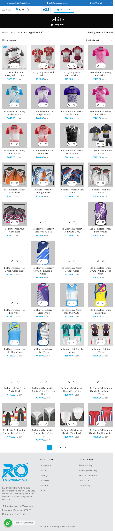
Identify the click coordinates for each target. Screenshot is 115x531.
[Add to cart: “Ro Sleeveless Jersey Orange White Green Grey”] (98, 261)
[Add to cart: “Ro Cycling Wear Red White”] (40, 65)
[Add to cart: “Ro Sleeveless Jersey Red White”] (12, 303)
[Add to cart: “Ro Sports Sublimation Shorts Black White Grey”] (40, 423)
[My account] (28, 10)
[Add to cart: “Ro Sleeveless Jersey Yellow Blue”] (98, 303)
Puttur (43, 470)
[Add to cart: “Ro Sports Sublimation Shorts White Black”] (69, 423)
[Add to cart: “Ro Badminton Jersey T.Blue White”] (12, 104)
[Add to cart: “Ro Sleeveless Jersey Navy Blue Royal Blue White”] (40, 261)
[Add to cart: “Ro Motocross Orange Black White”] (12, 183)
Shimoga (44, 475)
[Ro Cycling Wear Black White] (100, 135)
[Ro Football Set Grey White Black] (14, 373)
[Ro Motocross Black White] (100, 175)
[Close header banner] (111, 3)
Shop (13, 32)
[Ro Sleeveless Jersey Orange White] (72, 253)
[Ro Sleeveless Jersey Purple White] (100, 214)
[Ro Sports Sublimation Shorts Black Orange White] (100, 373)
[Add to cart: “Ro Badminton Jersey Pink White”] (98, 65)
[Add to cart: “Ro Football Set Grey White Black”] (12, 381)
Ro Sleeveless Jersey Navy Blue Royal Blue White (43, 271)
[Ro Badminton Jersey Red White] (14, 135)
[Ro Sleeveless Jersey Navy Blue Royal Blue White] (43, 253)
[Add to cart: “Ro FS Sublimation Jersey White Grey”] (12, 65)
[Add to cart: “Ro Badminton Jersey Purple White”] (40, 104)
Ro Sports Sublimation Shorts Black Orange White (100, 391)
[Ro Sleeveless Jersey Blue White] (43, 334)
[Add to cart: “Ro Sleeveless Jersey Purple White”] (98, 222)
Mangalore (45, 465)
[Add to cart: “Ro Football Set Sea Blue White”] (69, 342)
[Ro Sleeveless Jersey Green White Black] (14, 253)
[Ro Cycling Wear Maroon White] (72, 57)
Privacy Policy (85, 465)
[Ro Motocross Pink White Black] (14, 214)
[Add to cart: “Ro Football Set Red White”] (98, 342)
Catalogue (65, 10)
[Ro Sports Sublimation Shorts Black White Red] (14, 415)
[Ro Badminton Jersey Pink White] (100, 57)
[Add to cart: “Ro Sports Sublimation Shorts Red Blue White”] (98, 423)
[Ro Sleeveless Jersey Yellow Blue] (100, 295)
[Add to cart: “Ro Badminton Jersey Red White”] (12, 144)
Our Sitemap (84, 485)
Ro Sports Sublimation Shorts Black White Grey (43, 433)
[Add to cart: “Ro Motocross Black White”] (98, 183)
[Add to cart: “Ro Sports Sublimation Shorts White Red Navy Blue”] (40, 381)
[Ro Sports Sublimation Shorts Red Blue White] (100, 415)
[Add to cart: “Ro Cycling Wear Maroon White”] (69, 65)
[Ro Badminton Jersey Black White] (72, 135)
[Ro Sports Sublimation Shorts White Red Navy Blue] (43, 373)
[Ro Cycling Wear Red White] (43, 57)
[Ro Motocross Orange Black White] (14, 175)
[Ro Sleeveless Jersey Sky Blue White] (72, 295)
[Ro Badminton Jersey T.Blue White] (14, 96)
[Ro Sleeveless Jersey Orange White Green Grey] (100, 253)
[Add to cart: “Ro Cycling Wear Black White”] (98, 144)
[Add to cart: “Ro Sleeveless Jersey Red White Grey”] (69, 222)
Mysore (44, 485)
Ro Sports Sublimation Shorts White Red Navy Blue (43, 391)
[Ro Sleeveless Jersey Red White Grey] (72, 214)
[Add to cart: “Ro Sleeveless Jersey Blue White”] (40, 342)
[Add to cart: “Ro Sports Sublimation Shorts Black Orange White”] (98, 381)
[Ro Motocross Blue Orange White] (43, 175)
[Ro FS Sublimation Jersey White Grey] (14, 57)
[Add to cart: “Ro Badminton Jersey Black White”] (69, 144)
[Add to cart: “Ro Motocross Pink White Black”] (12, 222)
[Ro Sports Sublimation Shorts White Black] (72, 415)
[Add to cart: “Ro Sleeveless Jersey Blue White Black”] (40, 222)
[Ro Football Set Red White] (100, 334)
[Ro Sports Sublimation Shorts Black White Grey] (43, 415)
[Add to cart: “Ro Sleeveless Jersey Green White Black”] (12, 261)
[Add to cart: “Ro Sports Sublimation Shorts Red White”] (69, 381)
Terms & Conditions (88, 475)
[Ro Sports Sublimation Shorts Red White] (72, 373)
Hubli (42, 490)
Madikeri (44, 480)
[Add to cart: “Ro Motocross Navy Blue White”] (69, 183)
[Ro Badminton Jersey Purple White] (43, 96)
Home (5, 32)
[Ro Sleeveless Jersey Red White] (14, 295)
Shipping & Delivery (88, 470)
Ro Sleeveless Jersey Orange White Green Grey (100, 271)
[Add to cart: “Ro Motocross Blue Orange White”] (40, 183)
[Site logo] (46, 9)
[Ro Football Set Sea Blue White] (72, 334)
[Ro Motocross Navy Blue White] (72, 175)
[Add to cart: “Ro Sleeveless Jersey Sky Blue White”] (69, 303)
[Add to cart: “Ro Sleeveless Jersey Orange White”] (69, 261)
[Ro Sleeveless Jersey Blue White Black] (43, 214)
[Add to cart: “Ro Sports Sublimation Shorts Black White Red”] (12, 423)
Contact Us (84, 480)
